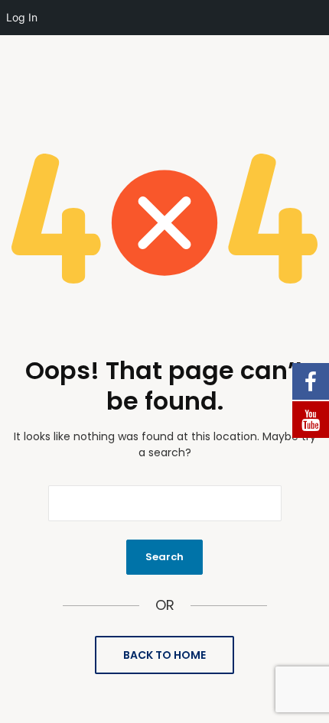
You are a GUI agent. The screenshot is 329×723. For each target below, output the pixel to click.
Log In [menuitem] (21, 17)
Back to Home (164, 655)
